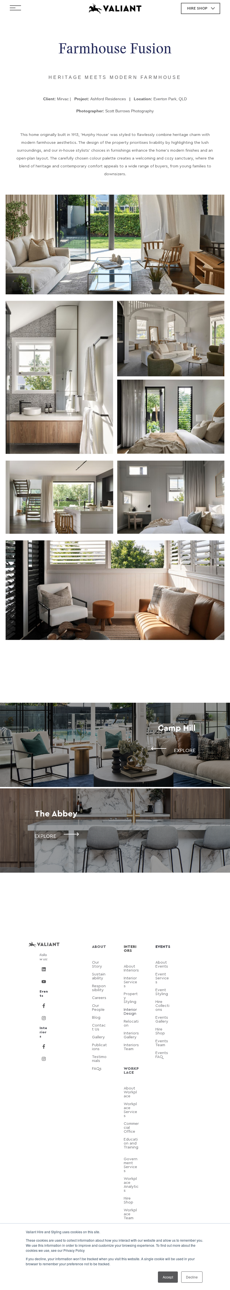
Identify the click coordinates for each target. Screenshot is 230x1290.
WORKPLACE (131, 1071)
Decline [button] (192, 1277)
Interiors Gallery (131, 1035)
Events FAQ (161, 1055)
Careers (99, 998)
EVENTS (162, 947)
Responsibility (99, 988)
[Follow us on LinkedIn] (44, 969)
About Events (161, 964)
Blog (97, 1018)
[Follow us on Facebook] (44, 1005)
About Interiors (131, 968)
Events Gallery (161, 1019)
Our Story (97, 964)
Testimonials (99, 1059)
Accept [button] (168, 1277)
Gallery (98, 1037)
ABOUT (99, 947)
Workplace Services (130, 1110)
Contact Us (99, 1027)
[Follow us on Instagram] (44, 1018)
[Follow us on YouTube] (44, 981)
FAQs (97, 1069)
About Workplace (130, 1092)
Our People (98, 1008)
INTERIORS (130, 949)
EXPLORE (185, 750)
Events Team (161, 1043)
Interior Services (130, 982)
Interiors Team (131, 1047)
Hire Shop (160, 1031)
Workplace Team (130, 1214)
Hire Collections (162, 1006)
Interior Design (130, 1012)
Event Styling (162, 992)
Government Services (130, 1165)
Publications (99, 1047)
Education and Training (131, 1145)
